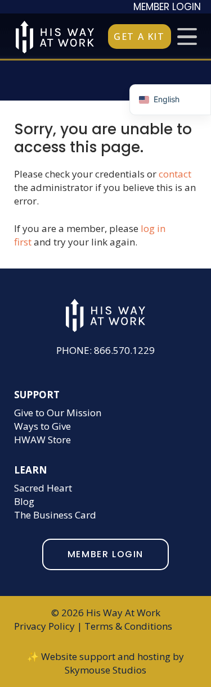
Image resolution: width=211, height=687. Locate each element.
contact (175, 173)
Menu (187, 36)
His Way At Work (55, 37)
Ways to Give (42, 426)
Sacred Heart (43, 487)
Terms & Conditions (128, 626)
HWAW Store (42, 439)
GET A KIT (139, 36)
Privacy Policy (44, 626)
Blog (24, 501)
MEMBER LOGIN (167, 6)
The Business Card (55, 514)
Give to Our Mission (57, 412)
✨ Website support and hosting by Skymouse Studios (105, 663)
